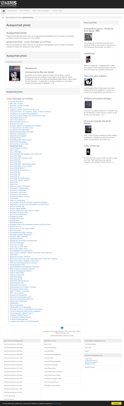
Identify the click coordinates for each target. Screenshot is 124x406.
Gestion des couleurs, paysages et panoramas (24, 261)
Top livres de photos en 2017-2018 (13, 368)
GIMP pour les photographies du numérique (23, 263)
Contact (87, 351)
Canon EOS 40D (15, 160)
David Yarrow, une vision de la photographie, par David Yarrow (29, 204)
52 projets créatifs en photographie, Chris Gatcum (25, 126)
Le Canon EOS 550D (16, 101)
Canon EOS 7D (14, 176)
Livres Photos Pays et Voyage (52, 375)
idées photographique (16, 305)
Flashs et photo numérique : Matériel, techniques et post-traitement (31, 253)
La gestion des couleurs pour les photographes (24, 321)
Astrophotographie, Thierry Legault (20, 140)
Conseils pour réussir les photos (20, 196)
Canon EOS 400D (15, 156)
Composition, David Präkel (18, 190)
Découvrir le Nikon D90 (17, 206)
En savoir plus (56, 403)
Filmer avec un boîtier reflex (18, 247)
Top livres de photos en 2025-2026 (13, 344)
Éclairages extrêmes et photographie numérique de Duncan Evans (30, 224)
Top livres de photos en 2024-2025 (13, 347)
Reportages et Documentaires (52, 385)
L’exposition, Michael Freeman (19, 315)
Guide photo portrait (16, 279)
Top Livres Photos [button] (24, 10)
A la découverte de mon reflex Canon (21, 128)
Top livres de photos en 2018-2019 (13, 365)
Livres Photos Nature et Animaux (53, 371)
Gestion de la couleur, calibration (20, 257)
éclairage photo (14, 220)
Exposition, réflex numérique (18, 236)
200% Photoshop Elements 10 (19, 122)
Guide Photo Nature (16, 277)
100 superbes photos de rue (18, 118)
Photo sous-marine (16, 108)
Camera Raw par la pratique (18, 148)
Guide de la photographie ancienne (20, 271)
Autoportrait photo (16, 146)
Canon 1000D (14, 150)
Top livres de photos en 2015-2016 (13, 375)
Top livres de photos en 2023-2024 (13, 351)
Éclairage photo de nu (16, 222)
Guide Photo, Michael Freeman (19, 281)
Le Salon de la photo (90, 360)
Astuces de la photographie (18, 142)
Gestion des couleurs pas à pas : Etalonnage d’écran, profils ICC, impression (34, 259)
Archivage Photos (15, 138)
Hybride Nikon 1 (15, 303)
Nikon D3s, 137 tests (16, 103)
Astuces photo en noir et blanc (19, 144)
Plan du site (88, 347)
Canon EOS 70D (15, 174)
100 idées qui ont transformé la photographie (24, 114)
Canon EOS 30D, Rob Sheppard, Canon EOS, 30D (26, 154)
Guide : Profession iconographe (19, 291)
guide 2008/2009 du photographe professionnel (24, 267)
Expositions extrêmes (16, 238)
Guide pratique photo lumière (19, 289)
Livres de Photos (48, 358)
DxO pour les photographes (18, 214)
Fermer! (116, 403)
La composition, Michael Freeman (20, 317)
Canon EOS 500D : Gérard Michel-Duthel (23, 164)
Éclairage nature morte (17, 218)
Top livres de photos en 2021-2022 (13, 358)
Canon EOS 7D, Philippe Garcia (20, 178)
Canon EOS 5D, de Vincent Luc (19, 170)
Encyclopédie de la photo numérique (21, 232)
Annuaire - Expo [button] (57, 10)
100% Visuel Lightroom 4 (17, 120)
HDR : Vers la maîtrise (17, 293)
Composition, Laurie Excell (18, 192)
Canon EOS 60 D (15, 172)
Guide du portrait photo (17, 275)
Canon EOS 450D (15, 162)
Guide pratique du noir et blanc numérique (23, 287)
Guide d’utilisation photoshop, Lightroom (22, 269)
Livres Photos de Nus (50, 368)
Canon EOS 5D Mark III (17, 168)
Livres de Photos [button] (11, 10)
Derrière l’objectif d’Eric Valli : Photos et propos (24, 210)
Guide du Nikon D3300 (17, 273)
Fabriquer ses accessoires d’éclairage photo (23, 241)
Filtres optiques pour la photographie (21, 251)
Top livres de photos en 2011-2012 (13, 389)
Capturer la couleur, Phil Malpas (20, 186)
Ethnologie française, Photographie (21, 234)
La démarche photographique (19, 319)
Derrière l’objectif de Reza (18, 208)
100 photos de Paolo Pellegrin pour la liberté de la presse (27, 116)
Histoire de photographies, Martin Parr (22, 299)
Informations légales (90, 344)
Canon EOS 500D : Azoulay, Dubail (21, 166)
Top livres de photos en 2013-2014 (13, 382)
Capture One (14, 184)
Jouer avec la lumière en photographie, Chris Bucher (26, 309)
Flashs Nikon (14, 255)
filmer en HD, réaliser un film (19, 249)
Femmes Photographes (17, 243)
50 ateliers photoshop (16, 124)
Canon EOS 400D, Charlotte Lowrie (21, 158)
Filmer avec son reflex (16, 245)
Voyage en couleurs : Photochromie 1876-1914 (24, 110)
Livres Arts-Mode (48, 351)
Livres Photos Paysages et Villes (53, 378)
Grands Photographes (50, 347)
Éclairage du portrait (16, 216)
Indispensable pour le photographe (20, 307)
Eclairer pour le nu (15, 226)
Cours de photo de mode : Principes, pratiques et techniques (28, 202)
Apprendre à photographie (18, 134)
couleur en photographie (17, 200)
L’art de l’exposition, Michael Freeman (21, 313)
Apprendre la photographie (18, 136)
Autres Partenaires (90, 367)
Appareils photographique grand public (22, 132)
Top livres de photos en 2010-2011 (13, 392)
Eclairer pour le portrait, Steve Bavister (22, 228)
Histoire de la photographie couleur (21, 297)
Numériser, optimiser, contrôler (19, 106)
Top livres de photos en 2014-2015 (13, 378)
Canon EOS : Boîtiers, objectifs (19, 180)
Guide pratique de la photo (18, 285)
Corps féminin (14, 198)
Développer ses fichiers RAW (19, 212)
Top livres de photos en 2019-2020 (13, 361)
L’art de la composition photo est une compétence (25, 311)
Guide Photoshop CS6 (17, 283)
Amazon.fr (88, 359)
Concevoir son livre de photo (18, 194)
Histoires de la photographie (18, 301)
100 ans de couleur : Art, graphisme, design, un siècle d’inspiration (30, 112)
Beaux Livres (47, 344)
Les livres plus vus (9, 399)
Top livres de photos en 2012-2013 (13, 385)
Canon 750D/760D (15, 152)
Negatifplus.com (89, 364)
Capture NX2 (14, 182)
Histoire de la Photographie (18, 295)
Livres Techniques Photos (14, 62)
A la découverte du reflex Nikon (19, 130)
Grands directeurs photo (17, 265)
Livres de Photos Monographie (52, 361)
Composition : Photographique (19, 188)
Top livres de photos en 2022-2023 (13, 354)
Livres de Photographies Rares (52, 354)
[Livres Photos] (8, 4)
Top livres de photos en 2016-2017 (13, 371)
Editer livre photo (15, 230)
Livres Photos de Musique (51, 365)
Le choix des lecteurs (9, 396)
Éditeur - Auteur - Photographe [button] (41, 10)
